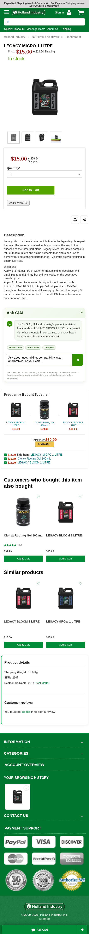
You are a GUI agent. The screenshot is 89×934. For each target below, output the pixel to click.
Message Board (35, 29)
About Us (53, 29)
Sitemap (44, 918)
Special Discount (14, 29)
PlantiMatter (42, 683)
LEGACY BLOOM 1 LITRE (64, 535)
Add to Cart (23, 558)
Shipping (66, 29)
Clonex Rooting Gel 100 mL (23, 535)
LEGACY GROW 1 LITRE (63, 621)
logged (26, 711)
